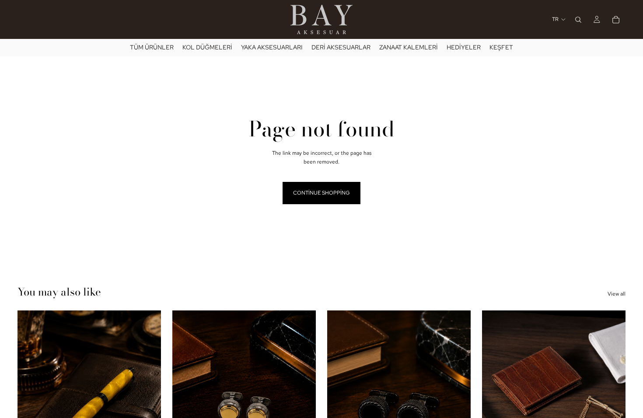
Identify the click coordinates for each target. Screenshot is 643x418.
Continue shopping (321, 192)
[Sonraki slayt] (303, 400)
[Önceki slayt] (185, 400)
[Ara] (578, 19)
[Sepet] (616, 19)
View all (617, 293)
